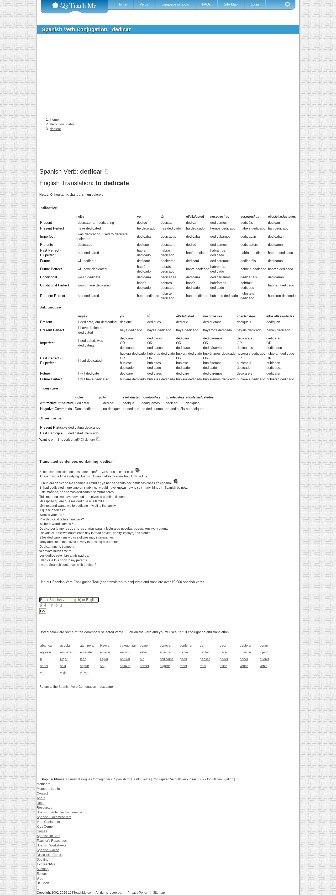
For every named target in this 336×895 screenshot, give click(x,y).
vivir (63, 673)
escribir (125, 652)
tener (183, 666)
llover (182, 779)
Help (40, 803)
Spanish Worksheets (51, 845)
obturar (125, 659)
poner (244, 659)
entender (86, 652)
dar (202, 645)
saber (44, 666)
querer (264, 659)
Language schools (175, 4)
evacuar (165, 652)
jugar (63, 659)
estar (143, 652)
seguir (84, 666)
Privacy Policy (138, 892)
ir (41, 659)
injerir (264, 652)
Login (255, 4)
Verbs (144, 4)
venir (263, 666)
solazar (125, 666)
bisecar (105, 645)
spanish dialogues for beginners (89, 779)
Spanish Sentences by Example (59, 812)
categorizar (128, 645)
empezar (66, 652)
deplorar (246, 645)
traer (203, 666)
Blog (40, 878)
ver (42, 673)
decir (223, 645)
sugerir (165, 666)
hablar (204, 652)
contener (186, 645)
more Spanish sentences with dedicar (67, 565)
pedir (183, 659)
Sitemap (43, 869)
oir (142, 659)
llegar (104, 659)
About (41, 798)
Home (122, 4)
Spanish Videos (48, 850)
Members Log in (48, 789)
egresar (45, 652)
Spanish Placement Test (54, 817)
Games (42, 831)
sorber (144, 666)
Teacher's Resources (52, 841)
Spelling (43, 859)
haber (184, 652)
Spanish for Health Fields (132, 779)
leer (83, 659)
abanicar (46, 645)
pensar (205, 659)
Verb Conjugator (48, 822)
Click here (88, 439)
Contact (42, 793)
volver (84, 673)
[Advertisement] (164, 77)
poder (224, 659)
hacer (224, 652)
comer (144, 645)
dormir (264, 645)
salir (63, 666)
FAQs (206, 4)
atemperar (87, 645)
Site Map (231, 4)
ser (102, 666)
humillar (245, 652)
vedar (244, 666)
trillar (223, 666)
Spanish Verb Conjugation (77, 687)
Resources (44, 807)
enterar (105, 652)
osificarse (167, 659)
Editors (42, 874)
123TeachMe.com (80, 892)
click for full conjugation (216, 779)
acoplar (65, 645)
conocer (165, 645)
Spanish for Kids (48, 836)
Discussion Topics (49, 855)
